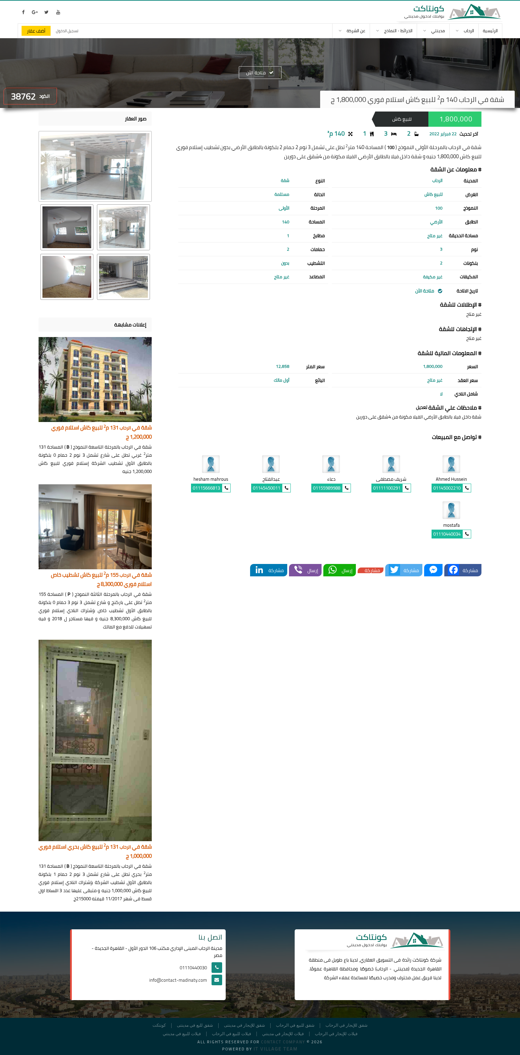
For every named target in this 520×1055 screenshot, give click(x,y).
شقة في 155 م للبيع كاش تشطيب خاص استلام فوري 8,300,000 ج (101, 579)
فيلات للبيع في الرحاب (231, 1034)
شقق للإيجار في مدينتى (244, 1025)
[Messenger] (433, 570)
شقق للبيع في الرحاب (295, 1025)
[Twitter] (394, 570)
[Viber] (298, 570)
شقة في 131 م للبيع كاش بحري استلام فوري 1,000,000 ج (95, 851)
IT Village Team (276, 1048)
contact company (283, 1041)
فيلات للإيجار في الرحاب (336, 1034)
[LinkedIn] (259, 570)
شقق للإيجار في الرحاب (346, 1025)
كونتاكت (420, 960)
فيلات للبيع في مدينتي (182, 1034)
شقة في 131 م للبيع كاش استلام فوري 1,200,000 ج (101, 432)
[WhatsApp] (332, 570)
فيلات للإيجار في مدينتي (283, 1034)
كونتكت (159, 1025)
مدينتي (401, 968)
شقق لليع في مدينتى (195, 1025)
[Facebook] (453, 570)
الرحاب (382, 968)
